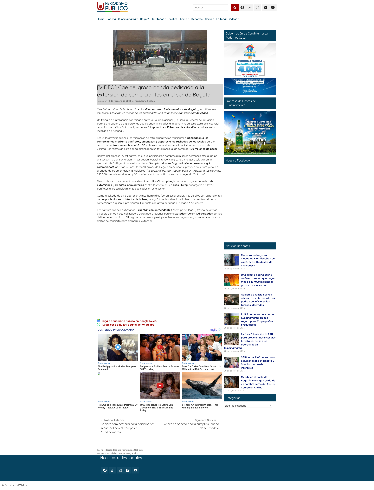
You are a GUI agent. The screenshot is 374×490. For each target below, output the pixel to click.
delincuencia (118, 453)
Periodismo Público (145, 101)
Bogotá (117, 449)
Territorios (106, 449)
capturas (105, 453)
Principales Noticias (132, 449)
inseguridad (132, 453)
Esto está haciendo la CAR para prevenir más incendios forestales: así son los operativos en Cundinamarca (250, 340)
